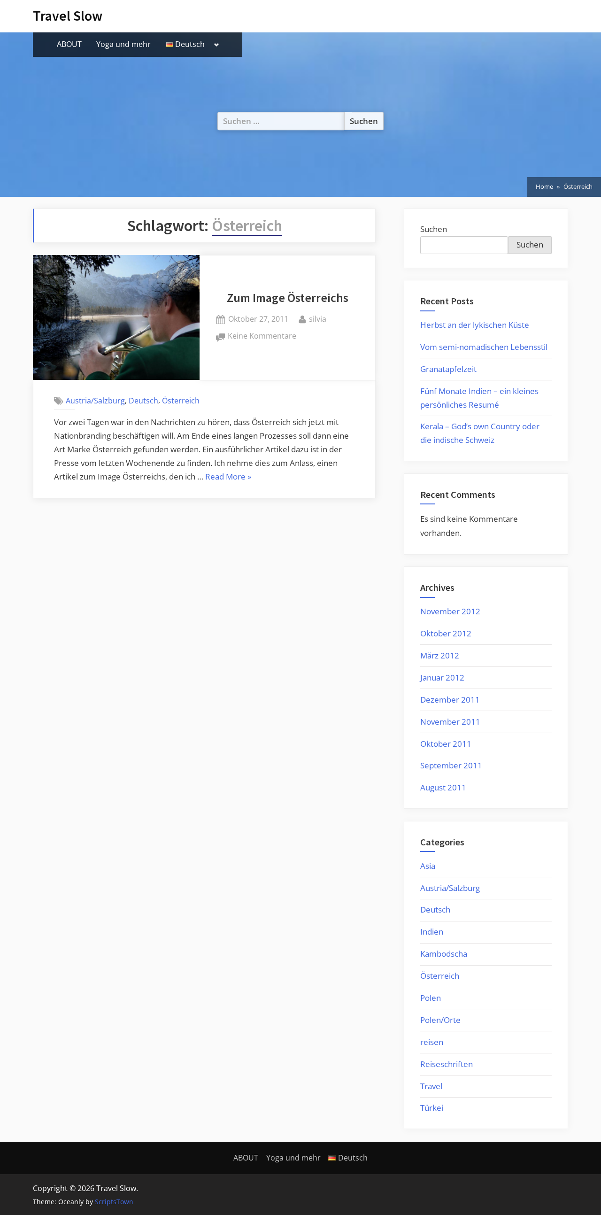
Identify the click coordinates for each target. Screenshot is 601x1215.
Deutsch (143, 400)
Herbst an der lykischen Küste (474, 324)
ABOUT (69, 44)
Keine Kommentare (262, 336)
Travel (431, 1086)
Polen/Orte (440, 1019)
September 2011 (451, 765)
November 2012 (450, 611)
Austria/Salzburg (95, 400)
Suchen (433, 229)
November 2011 (450, 721)
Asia (427, 865)
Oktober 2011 (445, 743)
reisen (431, 1042)
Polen (430, 997)
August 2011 (443, 787)
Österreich (181, 400)
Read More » (228, 477)
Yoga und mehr (123, 44)
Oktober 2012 (445, 633)
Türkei (431, 1107)
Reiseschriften (446, 1064)
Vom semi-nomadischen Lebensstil (483, 346)
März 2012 (439, 655)
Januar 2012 (442, 677)
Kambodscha (443, 953)
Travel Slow (67, 15)
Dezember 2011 (450, 699)
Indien (431, 931)
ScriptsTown (114, 1201)
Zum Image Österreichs (287, 297)
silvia (317, 318)
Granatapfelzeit (448, 369)
